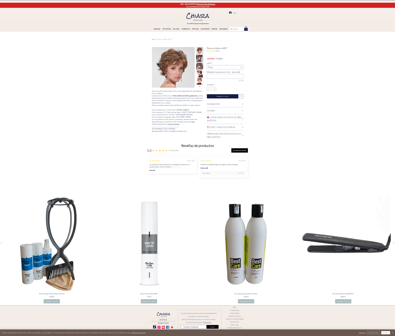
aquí (193, 122)
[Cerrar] (392, 332)
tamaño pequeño (173, 124)
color (209, 63)
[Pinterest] (172, 327)
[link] (246, 28)
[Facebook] (167, 327)
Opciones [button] (362, 333)
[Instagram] (159, 327)
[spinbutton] (211, 89)
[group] (197, 250)
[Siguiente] (394, 243)
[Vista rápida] (51, 243)
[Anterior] (1, 243)
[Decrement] (208, 89)
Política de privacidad (139, 333)
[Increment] (214, 89)
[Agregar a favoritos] (241, 96)
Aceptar (385, 333)
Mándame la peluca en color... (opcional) (223, 72)
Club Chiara (207, 322)
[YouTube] (163, 327)
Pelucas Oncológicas (205, 4)
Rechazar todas (373, 333)
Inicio (154, 39)
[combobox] (225, 67)
